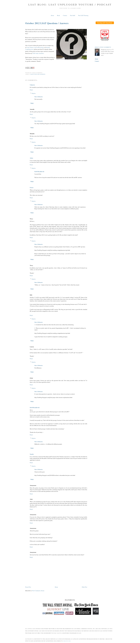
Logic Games (30, 47)
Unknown (32, 85)
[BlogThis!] (28, 68)
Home (56, 587)
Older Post (84, 587)
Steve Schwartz (38, 97)
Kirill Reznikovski (39, 171)
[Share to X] (30, 68)
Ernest (31, 187)
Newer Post (28, 587)
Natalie (32, 454)
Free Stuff (72, 15)
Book (58, 15)
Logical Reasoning (39, 47)
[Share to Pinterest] (33, 68)
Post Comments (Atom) (38, 590)
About (52, 15)
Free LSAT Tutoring (83, 15)
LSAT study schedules (38, 53)
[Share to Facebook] (31, 68)
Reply (31, 90)
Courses (65, 15)
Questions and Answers (37, 74)
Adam (31, 158)
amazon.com (66, 641)
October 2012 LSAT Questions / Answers (46, 23)
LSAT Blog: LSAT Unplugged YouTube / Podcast (70, 4)
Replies (34, 93)
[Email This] (26, 68)
